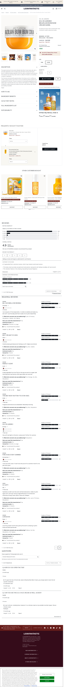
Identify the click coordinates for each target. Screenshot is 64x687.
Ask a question (49, 37)
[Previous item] (2, 192)
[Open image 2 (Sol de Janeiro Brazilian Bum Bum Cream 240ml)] (12, 57)
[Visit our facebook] (44, 627)
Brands (7, 12)
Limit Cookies (47, 677)
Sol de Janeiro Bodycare (23, 12)
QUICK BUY (12, 207)
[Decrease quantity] (41, 72)
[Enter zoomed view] (35, 48)
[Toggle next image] (37, 33)
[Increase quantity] (49, 72)
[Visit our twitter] (47, 627)
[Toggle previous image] (2, 33)
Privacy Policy (27, 685)
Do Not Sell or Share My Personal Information (29, 646)
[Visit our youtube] (53, 627)
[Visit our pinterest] (59, 627)
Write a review (42, 37)
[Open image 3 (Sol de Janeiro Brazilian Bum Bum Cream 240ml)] (20, 57)
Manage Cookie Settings (47, 674)
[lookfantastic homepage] (31, 8)
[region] (31, 677)
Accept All (47, 680)
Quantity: (41, 70)
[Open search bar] (4, 8)
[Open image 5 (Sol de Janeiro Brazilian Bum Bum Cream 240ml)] (35, 57)
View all (59, 45)
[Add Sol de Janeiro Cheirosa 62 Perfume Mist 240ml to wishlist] (44, 175)
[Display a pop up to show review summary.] (11, 201)
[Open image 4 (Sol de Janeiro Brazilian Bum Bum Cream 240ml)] (28, 57)
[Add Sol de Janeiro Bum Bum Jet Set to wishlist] (21, 175)
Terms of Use (34, 685)
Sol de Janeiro (13, 12)
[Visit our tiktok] (56, 627)
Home (3, 12)
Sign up (26, 627)
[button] (49, 33)
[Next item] (61, 192)
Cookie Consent (26, 644)
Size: (40, 59)
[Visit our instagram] (50, 627)
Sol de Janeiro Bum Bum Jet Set (9, 197)
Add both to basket (49, 149)
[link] (53, 8)
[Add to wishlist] (58, 78)
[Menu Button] (1, 8)
